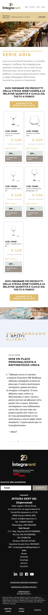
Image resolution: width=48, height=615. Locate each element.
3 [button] (18, 441)
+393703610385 (29, 525)
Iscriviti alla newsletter (13, 482)
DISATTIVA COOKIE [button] (8, 610)
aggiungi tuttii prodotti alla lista (24, 104)
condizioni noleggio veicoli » (24, 587)
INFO (26, 7)
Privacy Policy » (24, 594)
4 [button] (22, 441)
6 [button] (30, 441)
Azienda (24, 556)
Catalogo (24, 560)
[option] (24, 397)
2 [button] (14, 441)
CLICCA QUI (36, 316)
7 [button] (33, 441)
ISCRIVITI (40, 488)
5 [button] (26, 441)
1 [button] (10, 441)
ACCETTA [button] (37, 610)
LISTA (38, 7)
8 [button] (37, 441)
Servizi (24, 563)
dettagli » (11, 148)
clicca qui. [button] (13, 603)
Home (24, 553)
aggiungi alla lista (11, 158)
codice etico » (24, 591)
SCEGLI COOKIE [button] (21, 610)
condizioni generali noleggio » (24, 582)
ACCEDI (32, 7)
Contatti (24, 566)
